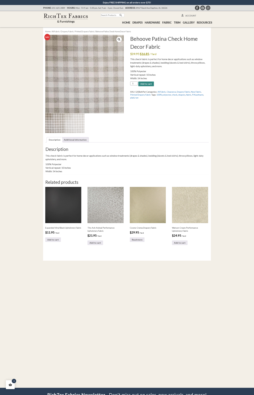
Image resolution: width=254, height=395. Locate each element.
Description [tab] (54, 139)
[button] (119, 39)
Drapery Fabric (67, 31)
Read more (137, 239)
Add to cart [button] (53, 239)
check (174, 94)
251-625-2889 (58, 8)
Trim (177, 22)
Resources (204, 22)
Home (126, 22)
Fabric (167, 22)
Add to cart (146, 84)
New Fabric (196, 92)
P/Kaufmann (197, 94)
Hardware (152, 22)
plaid (132, 97)
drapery (181, 94)
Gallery (189, 22)
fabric (188, 94)
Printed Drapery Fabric (84, 31)
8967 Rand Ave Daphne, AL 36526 (151, 8)
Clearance (171, 92)
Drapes (137, 22)
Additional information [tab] (75, 139)
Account (190, 15)
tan (136, 97)
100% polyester (164, 94)
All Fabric (56, 31)
